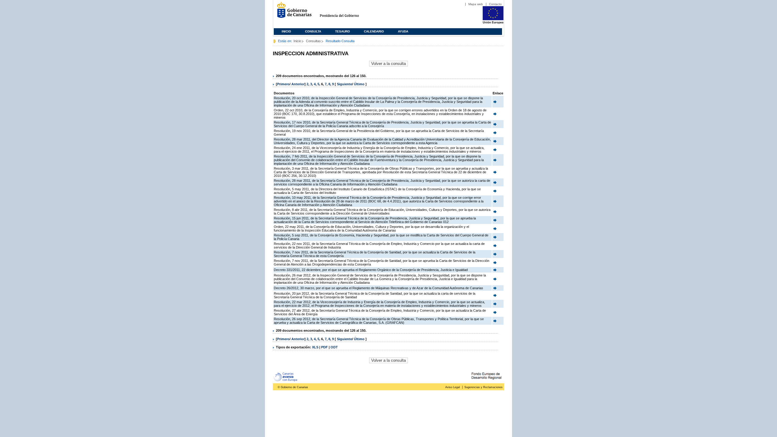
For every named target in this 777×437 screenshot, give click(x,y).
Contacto (495, 4)
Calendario (374, 31)
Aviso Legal (452, 387)
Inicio (286, 31)
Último (359, 84)
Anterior (297, 84)
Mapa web (475, 4)
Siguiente (344, 84)
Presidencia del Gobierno (345, 12)
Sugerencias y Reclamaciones (483, 387)
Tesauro (342, 31)
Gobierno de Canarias (292, 12)
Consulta (313, 31)
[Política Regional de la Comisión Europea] (493, 23)
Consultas (313, 41)
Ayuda (403, 31)
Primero (283, 84)
